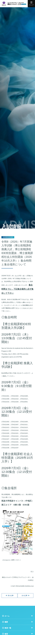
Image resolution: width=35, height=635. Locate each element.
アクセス (6, 560)
